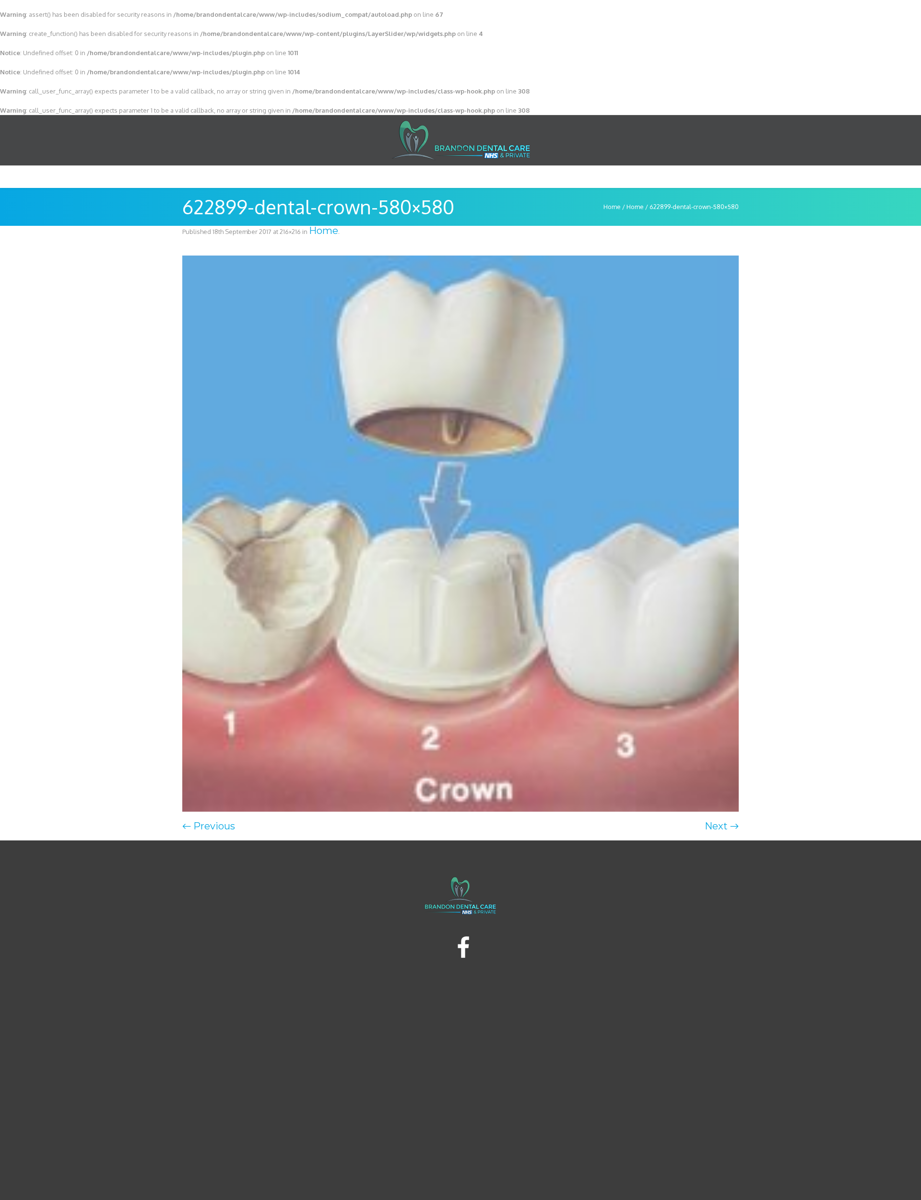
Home (612, 206)
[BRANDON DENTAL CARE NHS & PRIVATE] (460, 895)
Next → (722, 826)
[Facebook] (462, 947)
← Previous (208, 826)
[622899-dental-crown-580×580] (460, 534)
